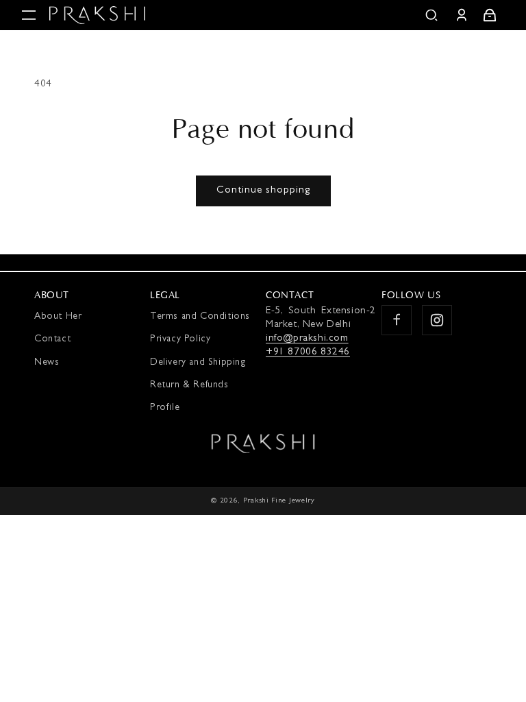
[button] (29, 15)
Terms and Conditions (200, 317)
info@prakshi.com (307, 339)
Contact (52, 339)
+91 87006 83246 (308, 353)
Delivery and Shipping (198, 362)
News (46, 362)
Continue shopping (263, 191)
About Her (58, 317)
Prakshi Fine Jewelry (279, 501)
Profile (164, 408)
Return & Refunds (189, 385)
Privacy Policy (180, 339)
